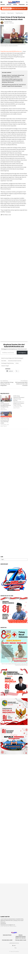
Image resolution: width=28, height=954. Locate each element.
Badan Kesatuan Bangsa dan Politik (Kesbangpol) (12, 358)
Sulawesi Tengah (5, 365)
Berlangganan (22, 352)
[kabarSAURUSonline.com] (14, 2)
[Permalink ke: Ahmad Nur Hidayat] (2, 22)
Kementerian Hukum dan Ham (14, 360)
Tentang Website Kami (20, 940)
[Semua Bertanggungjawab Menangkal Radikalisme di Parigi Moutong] (6, 398)
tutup (15, 947)
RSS (14, 945)
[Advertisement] (14, 277)
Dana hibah (3, 360)
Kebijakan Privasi (7, 935)
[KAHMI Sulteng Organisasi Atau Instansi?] (19, 402)
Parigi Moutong (4, 51)
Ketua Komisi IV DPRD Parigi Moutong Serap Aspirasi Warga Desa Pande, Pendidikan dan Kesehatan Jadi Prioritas (12, 81)
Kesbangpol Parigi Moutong (7, 363)
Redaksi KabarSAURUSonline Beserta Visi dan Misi (21, 936)
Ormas (17, 363)
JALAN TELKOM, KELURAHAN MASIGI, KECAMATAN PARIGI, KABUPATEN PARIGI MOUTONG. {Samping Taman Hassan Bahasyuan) (12, 920)
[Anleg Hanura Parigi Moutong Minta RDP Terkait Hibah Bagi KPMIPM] (6, 415)
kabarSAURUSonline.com (15, 51)
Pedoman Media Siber (7, 940)
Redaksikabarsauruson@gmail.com (8, 924)
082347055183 (3, 923)
